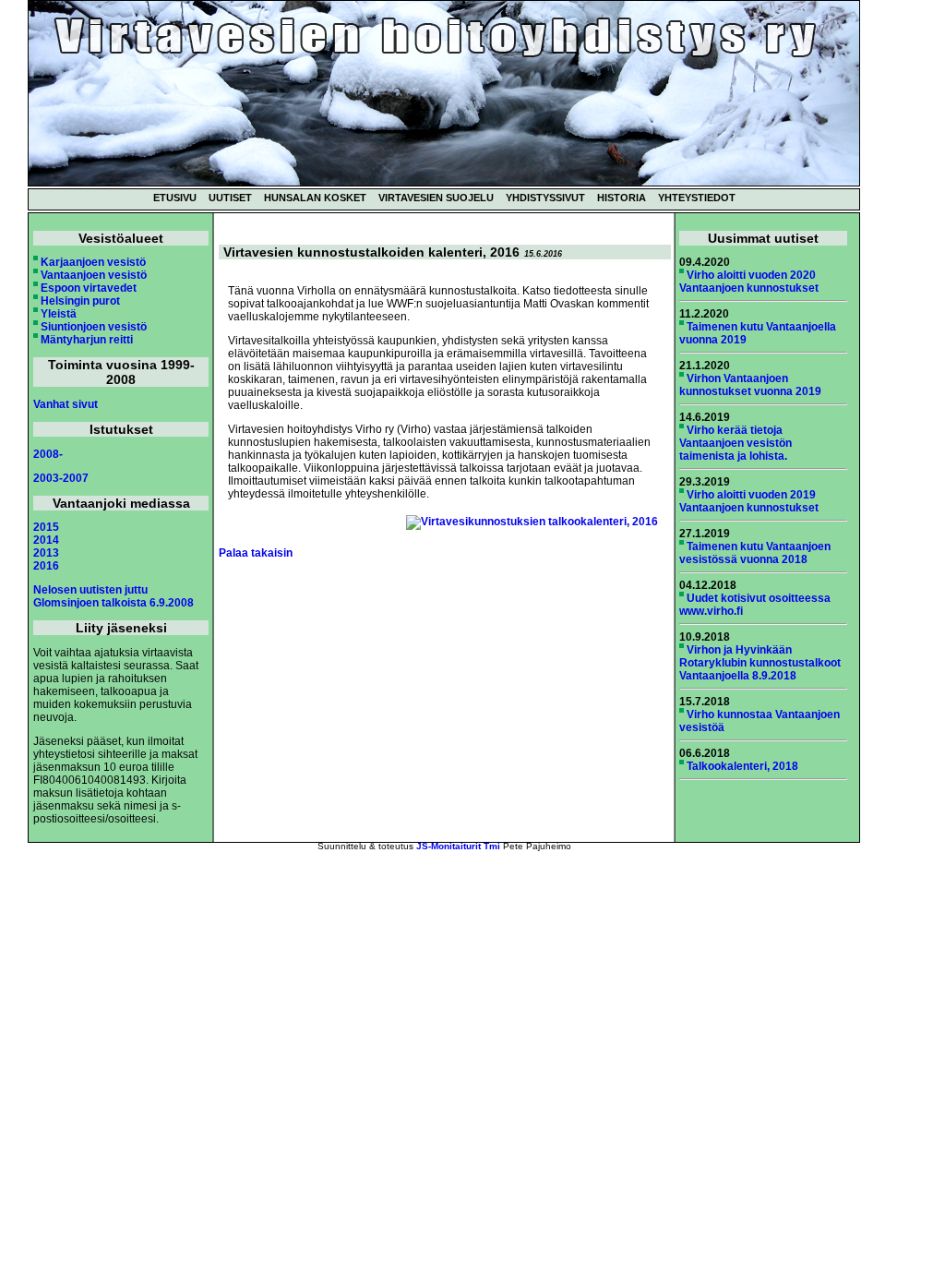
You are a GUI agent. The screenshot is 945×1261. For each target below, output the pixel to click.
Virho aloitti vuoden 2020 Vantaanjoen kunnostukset (749, 281)
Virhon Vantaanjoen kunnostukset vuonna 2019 (750, 385)
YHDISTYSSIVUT (545, 197)
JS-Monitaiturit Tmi (458, 846)
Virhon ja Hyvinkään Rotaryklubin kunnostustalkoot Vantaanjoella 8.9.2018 (760, 662)
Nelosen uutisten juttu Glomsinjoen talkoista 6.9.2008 (113, 596)
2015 (46, 527)
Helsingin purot (80, 300)
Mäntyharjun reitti (87, 339)
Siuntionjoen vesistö (94, 326)
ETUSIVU (175, 197)
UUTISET (230, 197)
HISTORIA (621, 197)
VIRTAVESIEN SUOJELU (436, 197)
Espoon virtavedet (89, 288)
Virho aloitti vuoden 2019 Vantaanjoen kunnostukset (749, 501)
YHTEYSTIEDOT (697, 197)
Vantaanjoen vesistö (94, 275)
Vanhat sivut (65, 404)
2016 (46, 565)
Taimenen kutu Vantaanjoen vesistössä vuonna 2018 (755, 553)
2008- (48, 454)
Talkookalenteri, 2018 (742, 766)
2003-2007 (61, 478)
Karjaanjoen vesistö (93, 262)
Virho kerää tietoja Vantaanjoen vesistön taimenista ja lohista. (735, 443)
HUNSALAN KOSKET (315, 197)
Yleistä (59, 313)
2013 (46, 552)
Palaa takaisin (256, 552)
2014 (46, 540)
